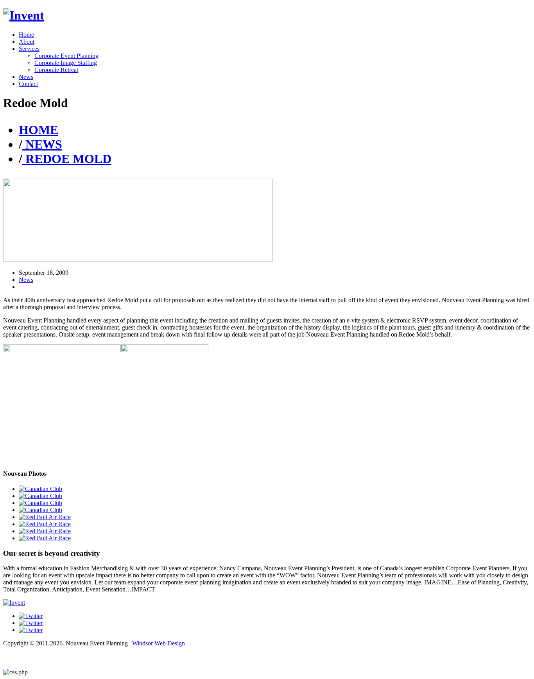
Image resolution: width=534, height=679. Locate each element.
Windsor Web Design (158, 643)
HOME (38, 130)
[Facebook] (31, 616)
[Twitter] (31, 623)
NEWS (42, 144)
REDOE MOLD (66, 159)
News (26, 279)
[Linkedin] (31, 630)
